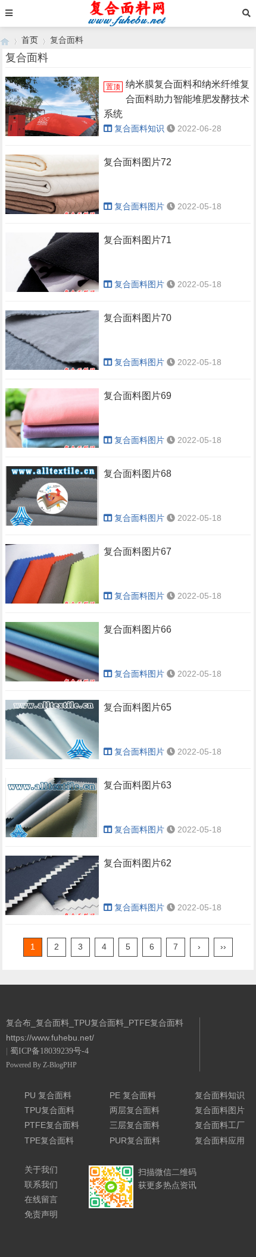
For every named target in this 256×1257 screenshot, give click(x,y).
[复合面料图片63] (51, 811)
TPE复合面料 (49, 1140)
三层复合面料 (135, 1125)
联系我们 (41, 1184)
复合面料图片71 (137, 240)
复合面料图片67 (137, 551)
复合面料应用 (220, 1140)
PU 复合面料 (47, 1095)
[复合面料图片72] (51, 188)
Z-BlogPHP (60, 1065)
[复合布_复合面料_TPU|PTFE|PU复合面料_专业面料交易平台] (5, 40)
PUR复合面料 (135, 1140)
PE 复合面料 (133, 1095)
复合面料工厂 (220, 1125)
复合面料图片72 (137, 162)
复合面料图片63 (137, 785)
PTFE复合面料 (51, 1125)
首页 (29, 40)
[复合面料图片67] (51, 577)
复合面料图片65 (137, 707)
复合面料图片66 (137, 629)
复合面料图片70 (137, 318)
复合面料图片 (139, 206)
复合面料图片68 (137, 474)
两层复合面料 (135, 1110)
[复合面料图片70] (51, 344)
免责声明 (41, 1214)
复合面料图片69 (137, 396)
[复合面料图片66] (51, 655)
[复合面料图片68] (51, 499)
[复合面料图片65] (51, 733)
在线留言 (41, 1199)
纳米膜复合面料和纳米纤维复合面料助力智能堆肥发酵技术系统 (176, 99)
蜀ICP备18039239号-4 (49, 1051)
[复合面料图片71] (51, 266)
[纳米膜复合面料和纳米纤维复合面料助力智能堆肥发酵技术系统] (51, 110)
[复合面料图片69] (51, 421)
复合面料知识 (139, 128)
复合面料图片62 (137, 863)
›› (223, 946)
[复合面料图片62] (51, 889)
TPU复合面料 (49, 1110)
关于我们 (41, 1169)
